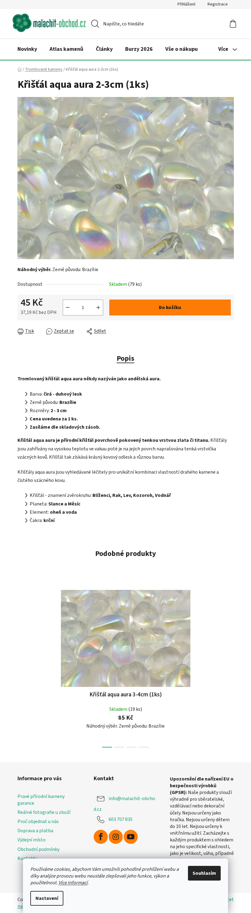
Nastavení (47, 898)
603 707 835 (121, 819)
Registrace (218, 4)
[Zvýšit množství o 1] (98, 307)
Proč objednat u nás (38, 821)
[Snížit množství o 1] (67, 307)
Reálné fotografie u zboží (43, 812)
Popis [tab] (125, 358)
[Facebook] (101, 837)
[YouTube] (131, 837)
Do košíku (170, 307)
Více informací (73, 882)
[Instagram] (116, 837)
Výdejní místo (31, 840)
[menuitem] (27, 49)
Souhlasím (204, 873)
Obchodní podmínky (38, 849)
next (229, 667)
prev (22, 667)
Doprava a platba (35, 830)
